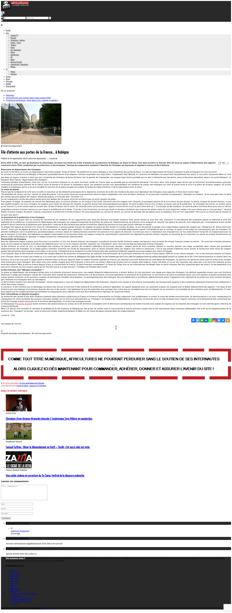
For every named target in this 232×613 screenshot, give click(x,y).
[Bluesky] (223, 320)
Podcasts (14, 74)
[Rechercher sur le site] (2, 12)
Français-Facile (10, 86)
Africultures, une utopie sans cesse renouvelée (28, 97)
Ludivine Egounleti (20, 531)
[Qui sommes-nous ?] (2, 20)
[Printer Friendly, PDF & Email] (224, 164)
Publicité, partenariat (21, 601)
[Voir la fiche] (12, 528)
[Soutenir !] (116, 364)
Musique (13, 38)
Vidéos (13, 72)
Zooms (8, 76)
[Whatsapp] (210, 320)
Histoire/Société (16, 62)
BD (11, 57)
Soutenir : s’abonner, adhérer (24, 593)
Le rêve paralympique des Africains (32, 383)
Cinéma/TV (14, 35)
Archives (47, 608)
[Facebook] (193, 320)
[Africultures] (15, 10)
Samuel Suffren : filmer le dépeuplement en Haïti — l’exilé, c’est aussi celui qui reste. (48, 447)
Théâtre (13, 45)
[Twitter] (198, 320)
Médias (13, 67)
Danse (13, 47)
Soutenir (10, 95)
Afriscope (9, 81)
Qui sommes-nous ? (15, 558)
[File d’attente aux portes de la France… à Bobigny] (31, 143)
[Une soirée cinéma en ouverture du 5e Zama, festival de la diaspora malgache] (19, 467)
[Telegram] (219, 320)
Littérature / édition (18, 40)
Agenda (8, 84)
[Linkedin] (206, 320)
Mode (12, 59)
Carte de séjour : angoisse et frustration (32, 385)
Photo (13, 52)
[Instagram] (214, 320)
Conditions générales (21, 598)
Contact (14, 603)
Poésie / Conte (16, 42)
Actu (7, 33)
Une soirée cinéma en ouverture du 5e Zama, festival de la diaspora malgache (45, 475)
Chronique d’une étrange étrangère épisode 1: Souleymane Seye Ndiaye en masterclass (49, 418)
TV (6, 69)
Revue (8, 79)
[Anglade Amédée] (24, 303)
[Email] (202, 320)
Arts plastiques (16, 50)
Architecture (15, 55)
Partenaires (16, 596)
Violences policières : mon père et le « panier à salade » (32, 100)
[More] (228, 320)
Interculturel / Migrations (19, 64)
